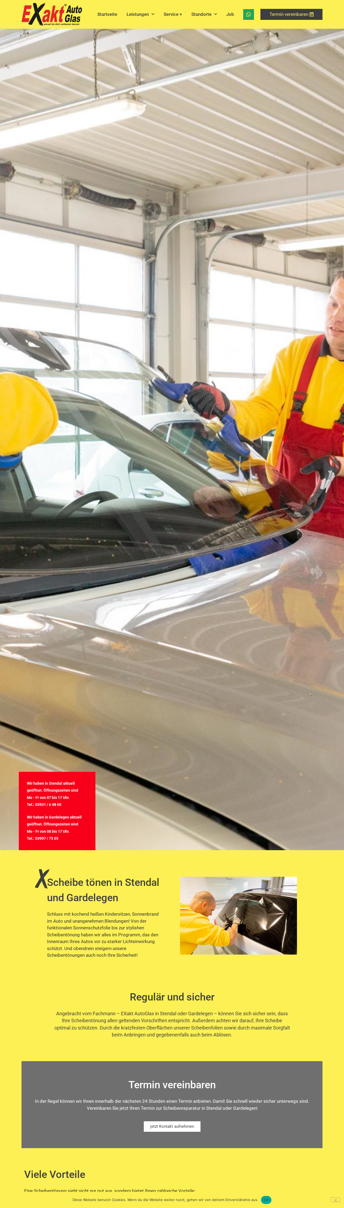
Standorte (201, 14)
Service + (173, 14)
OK (266, 1200)
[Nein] (335, 1199)
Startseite (107, 14)
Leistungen (138, 14)
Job (230, 14)
